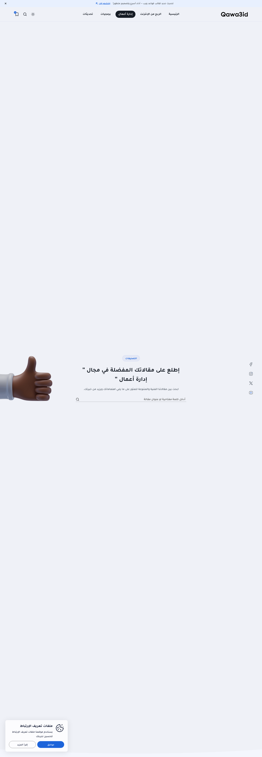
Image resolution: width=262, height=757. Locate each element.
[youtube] (251, 393)
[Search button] (77, 399)
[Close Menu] (5, 3)
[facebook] (251, 364)
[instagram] (251, 374)
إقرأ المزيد (22, 744)
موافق (50, 744)
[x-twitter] (251, 383)
